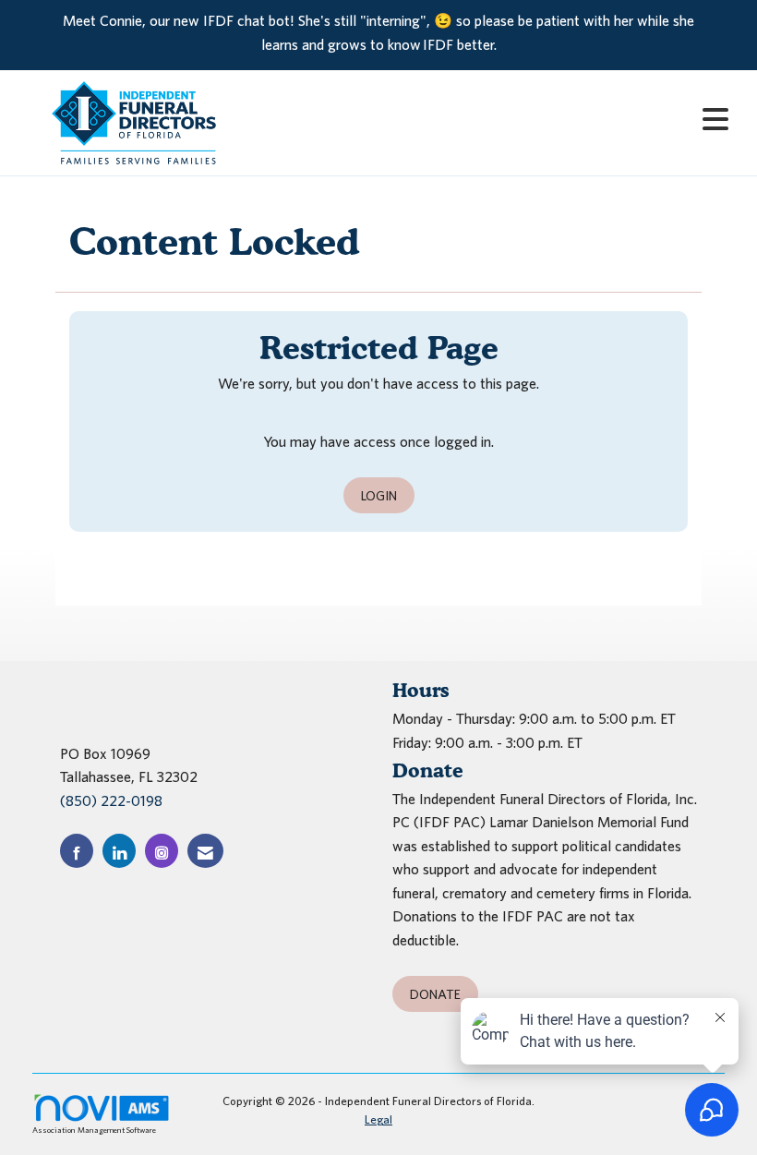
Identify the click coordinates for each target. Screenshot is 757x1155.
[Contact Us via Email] (205, 851)
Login (379, 495)
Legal (378, 1119)
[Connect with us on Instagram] (161, 851)
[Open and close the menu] (496, 119)
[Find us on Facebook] (76, 851)
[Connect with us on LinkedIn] (119, 851)
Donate (435, 994)
